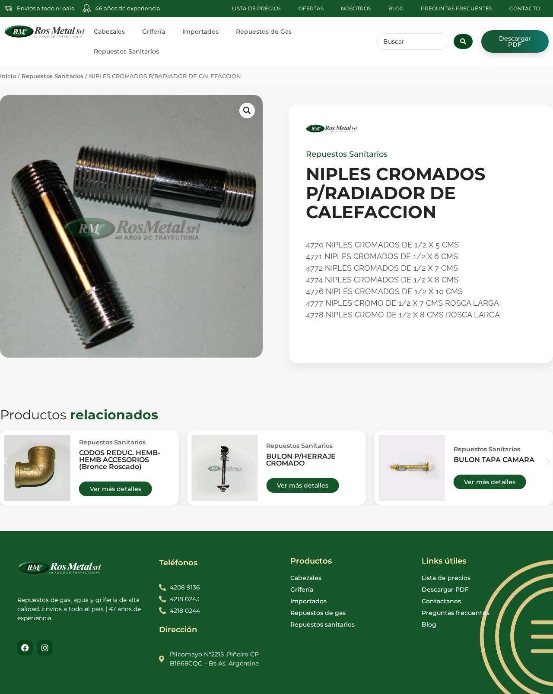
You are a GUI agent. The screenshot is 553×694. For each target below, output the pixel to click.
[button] (247, 110)
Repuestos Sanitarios (126, 51)
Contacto (524, 8)
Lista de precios (256, 8)
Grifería (153, 31)
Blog (396, 8)
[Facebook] (25, 648)
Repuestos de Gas (264, 31)
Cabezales (109, 31)
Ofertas (311, 8)
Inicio (8, 76)
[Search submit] (463, 41)
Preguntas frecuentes (456, 8)
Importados (200, 31)
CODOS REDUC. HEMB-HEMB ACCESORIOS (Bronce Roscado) (119, 460)
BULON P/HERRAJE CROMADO (301, 459)
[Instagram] (45, 648)
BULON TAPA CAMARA (494, 460)
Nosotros (356, 8)
